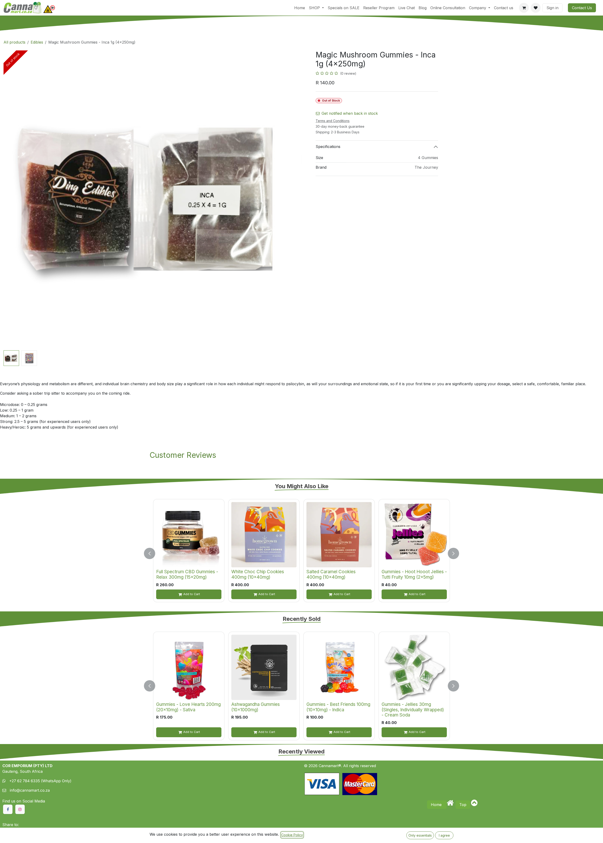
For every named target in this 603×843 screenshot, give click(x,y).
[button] (18, 199)
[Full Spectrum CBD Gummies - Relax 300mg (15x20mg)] (188, 534)
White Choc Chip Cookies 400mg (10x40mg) (257, 574)
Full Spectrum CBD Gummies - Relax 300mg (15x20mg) (187, 574)
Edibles (37, 42)
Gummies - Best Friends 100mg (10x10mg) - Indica (338, 707)
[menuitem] (299, 7)
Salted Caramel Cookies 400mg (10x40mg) (331, 574)
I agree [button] (444, 835)
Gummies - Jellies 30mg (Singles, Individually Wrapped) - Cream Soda (413, 710)
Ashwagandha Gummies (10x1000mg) (255, 707)
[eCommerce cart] (524, 8)
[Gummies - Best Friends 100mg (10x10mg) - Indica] (339, 667)
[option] (301, 553)
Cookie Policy (292, 835)
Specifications (328, 146)
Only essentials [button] (420, 835)
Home (437, 804)
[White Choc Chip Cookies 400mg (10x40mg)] (264, 534)
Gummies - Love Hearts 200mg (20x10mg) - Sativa (188, 707)
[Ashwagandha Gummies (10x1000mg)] (264, 667)
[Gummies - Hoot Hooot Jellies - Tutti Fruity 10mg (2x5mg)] (414, 534)
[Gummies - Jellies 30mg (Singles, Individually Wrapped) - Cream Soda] (414, 667)
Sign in (552, 7)
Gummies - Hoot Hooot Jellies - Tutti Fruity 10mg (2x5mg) (414, 574)
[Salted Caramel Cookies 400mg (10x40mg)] (339, 534)
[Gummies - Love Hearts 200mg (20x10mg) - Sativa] (188, 667)
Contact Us (582, 7)
